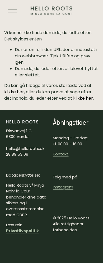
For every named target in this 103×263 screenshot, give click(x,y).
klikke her (14, 92)
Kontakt (60, 154)
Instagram (63, 187)
